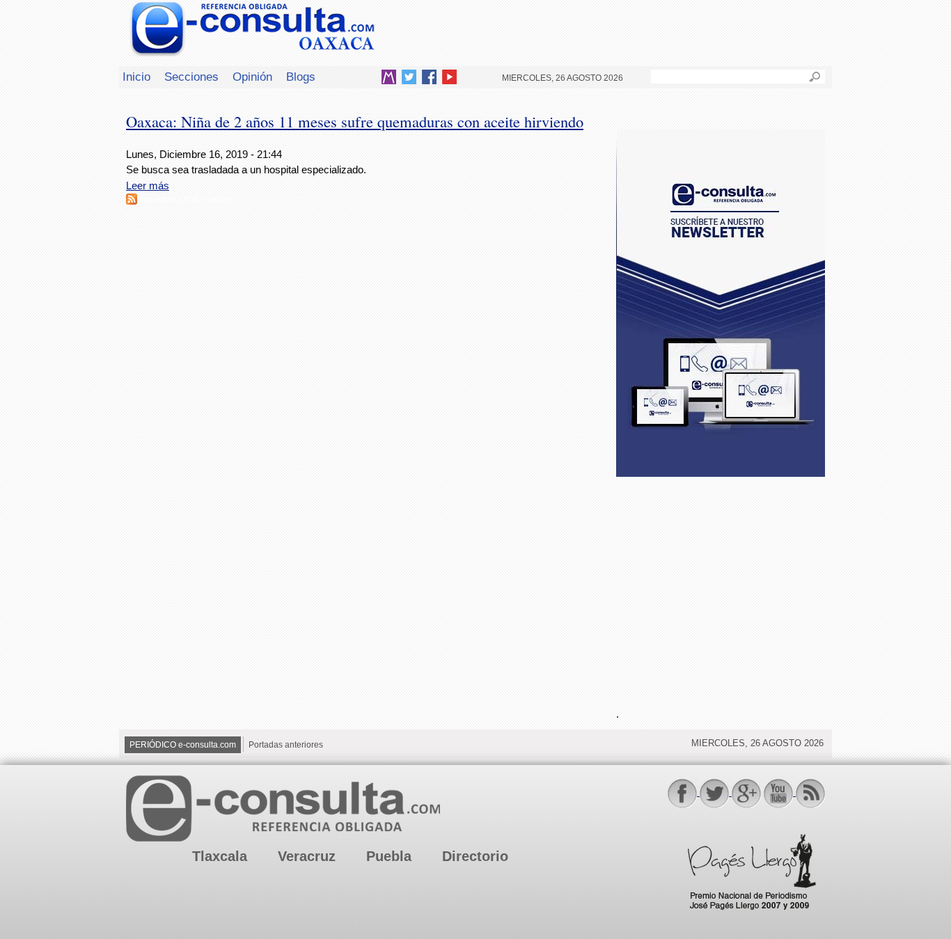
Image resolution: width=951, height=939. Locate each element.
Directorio (475, 856)
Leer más (147, 185)
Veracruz (307, 856)
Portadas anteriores (286, 745)
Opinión (252, 77)
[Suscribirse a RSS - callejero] (131, 201)
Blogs (300, 77)
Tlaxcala (219, 856)
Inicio (136, 77)
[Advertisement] (720, 584)
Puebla (388, 856)
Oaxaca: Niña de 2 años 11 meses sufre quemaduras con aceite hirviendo (354, 121)
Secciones (191, 77)
